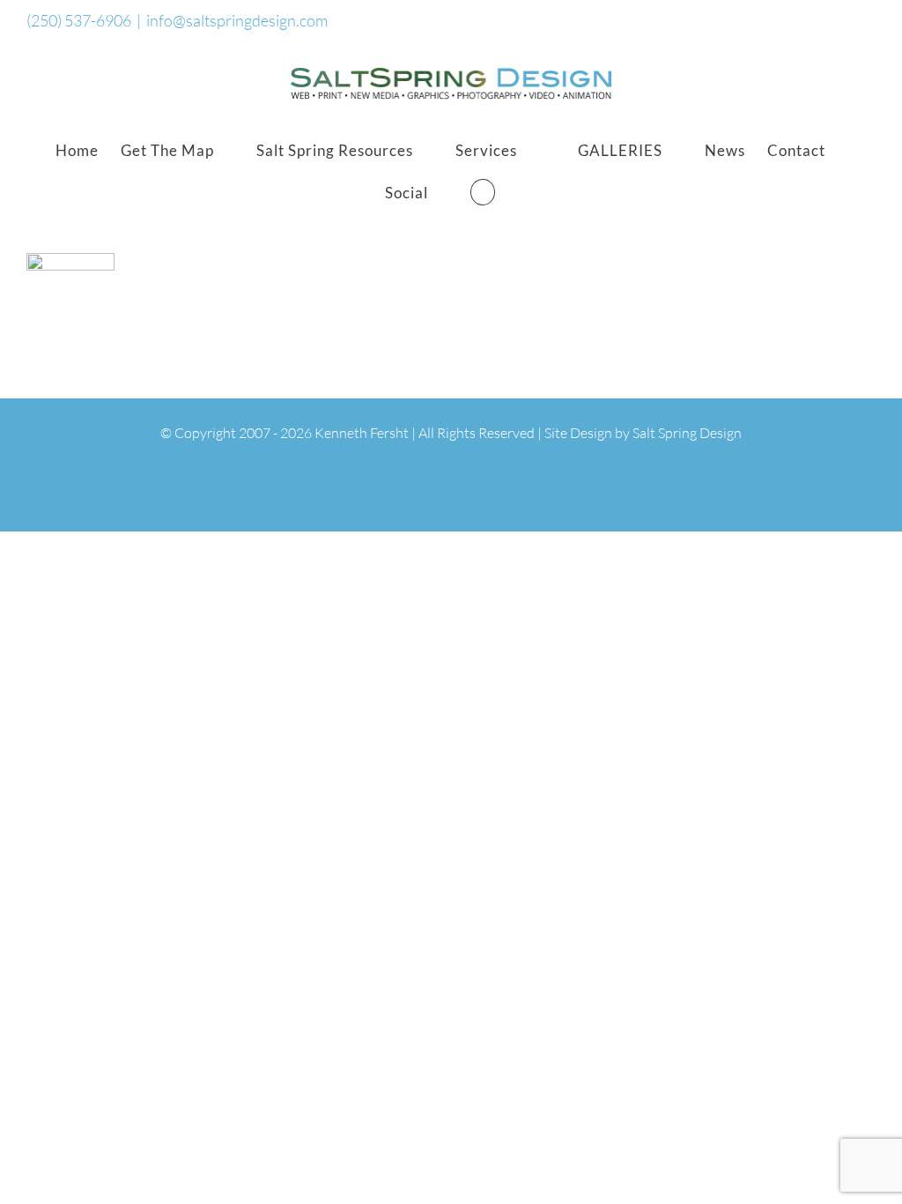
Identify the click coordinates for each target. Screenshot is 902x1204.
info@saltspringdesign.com (237, 20)
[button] (482, 192)
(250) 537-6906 (78, 20)
